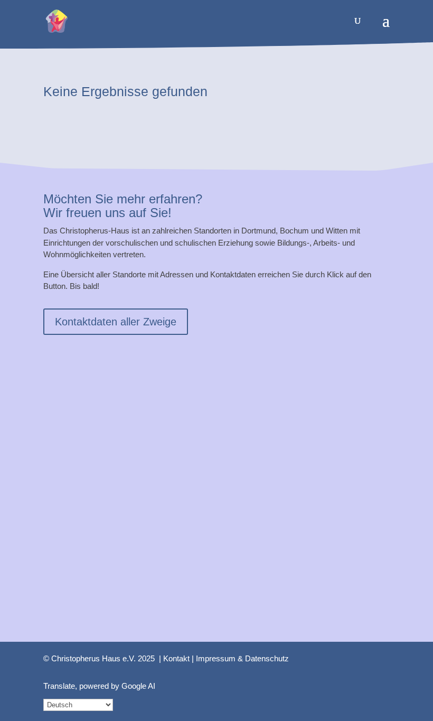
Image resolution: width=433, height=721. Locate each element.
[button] (386, 27)
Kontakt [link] (176, 658)
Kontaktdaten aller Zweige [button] (115, 321)
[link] (56, 20)
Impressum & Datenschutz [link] (242, 658)
